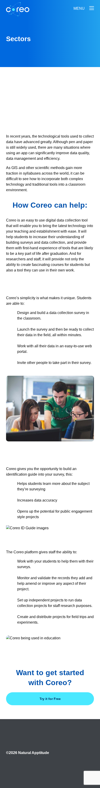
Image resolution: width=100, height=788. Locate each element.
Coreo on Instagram (84, 765)
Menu (79, 8)
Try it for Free (50, 699)
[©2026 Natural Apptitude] (27, 748)
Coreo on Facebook (15, 765)
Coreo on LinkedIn (50, 765)
